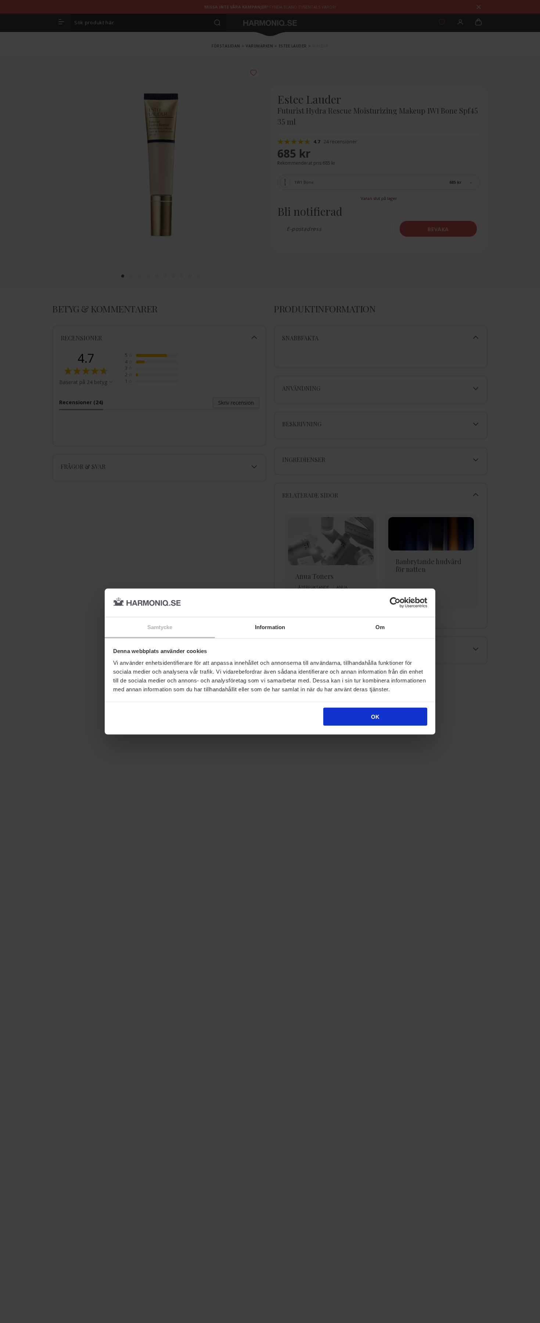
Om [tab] (380, 627)
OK (375, 717)
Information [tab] (270, 627)
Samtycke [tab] (160, 627)
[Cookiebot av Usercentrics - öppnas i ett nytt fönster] (395, 602)
